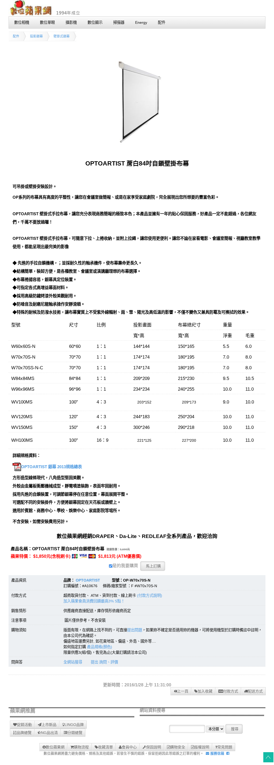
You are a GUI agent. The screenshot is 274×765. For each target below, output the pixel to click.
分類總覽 (74, 733)
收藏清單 (105, 747)
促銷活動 (24, 724)
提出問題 (134, 630)
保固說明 (153, 747)
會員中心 (129, 747)
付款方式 (230, 691)
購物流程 (81, 747)
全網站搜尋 (72, 662)
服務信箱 (216, 753)
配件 (16, 36)
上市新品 (48, 724)
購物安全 (177, 747)
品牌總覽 (24, 733)
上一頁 (182, 691)
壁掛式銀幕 (62, 36)
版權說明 (201, 747)
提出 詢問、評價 (104, 662)
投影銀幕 (36, 36)
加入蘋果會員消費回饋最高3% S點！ (94, 601)
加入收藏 (204, 691)
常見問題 (224, 747)
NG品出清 (49, 733)
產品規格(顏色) (99, 647)
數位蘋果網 (55, 747)
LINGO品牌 (74, 724)
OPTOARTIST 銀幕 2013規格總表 (51, 466)
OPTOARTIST (88, 580)
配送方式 (255, 691)
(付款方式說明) (149, 595)
